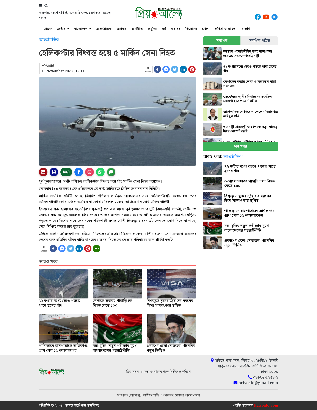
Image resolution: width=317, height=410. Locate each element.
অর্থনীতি (137, 29)
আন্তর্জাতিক (104, 29)
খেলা (205, 29)
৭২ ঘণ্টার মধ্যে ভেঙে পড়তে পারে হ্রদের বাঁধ (249, 69)
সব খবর (240, 146)
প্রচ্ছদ (48, 29)
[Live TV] (274, 17)
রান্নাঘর (175, 29)
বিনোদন (191, 29)
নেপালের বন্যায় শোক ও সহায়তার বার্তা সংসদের (249, 84)
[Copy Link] (111, 172)
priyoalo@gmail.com (257, 383)
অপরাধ (122, 29)
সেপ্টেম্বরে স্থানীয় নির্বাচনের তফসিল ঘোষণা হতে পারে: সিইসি (247, 99)
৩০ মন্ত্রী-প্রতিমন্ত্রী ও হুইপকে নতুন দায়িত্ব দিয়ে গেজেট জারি (250, 129)
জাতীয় (61, 29)
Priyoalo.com (266, 405)
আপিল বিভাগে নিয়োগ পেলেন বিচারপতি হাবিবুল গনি (250, 114)
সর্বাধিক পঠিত (259, 40)
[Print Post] (43, 172)
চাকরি (246, 29)
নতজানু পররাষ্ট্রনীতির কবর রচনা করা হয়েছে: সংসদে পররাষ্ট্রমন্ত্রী (247, 54)
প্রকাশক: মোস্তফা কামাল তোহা (181, 395)
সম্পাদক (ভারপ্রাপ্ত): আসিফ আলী (138, 395)
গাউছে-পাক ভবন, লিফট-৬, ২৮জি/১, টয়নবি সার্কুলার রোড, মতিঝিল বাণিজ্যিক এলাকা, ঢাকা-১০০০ (246, 366)
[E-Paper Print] (54, 172)
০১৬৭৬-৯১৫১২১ (265, 377)
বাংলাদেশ (81, 29)
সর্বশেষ (221, 40)
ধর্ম (164, 29)
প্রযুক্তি (152, 29)
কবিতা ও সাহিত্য (226, 29)
